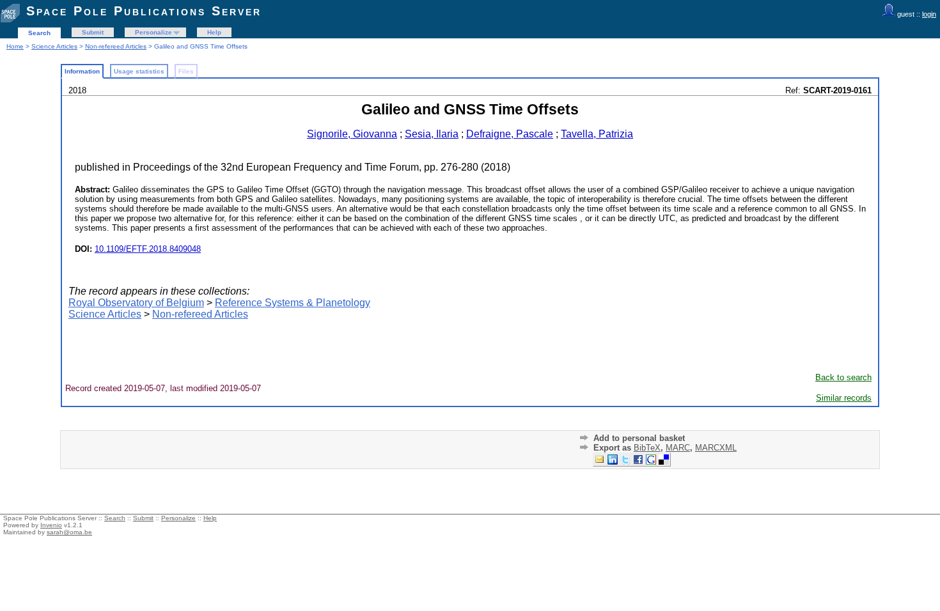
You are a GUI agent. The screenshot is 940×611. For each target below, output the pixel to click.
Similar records (844, 398)
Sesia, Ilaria (431, 133)
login (929, 14)
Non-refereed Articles (115, 46)
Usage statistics (139, 71)
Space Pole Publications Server (144, 11)
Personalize (153, 32)
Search (39, 32)
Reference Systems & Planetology (292, 302)
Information (82, 71)
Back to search (843, 377)
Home (15, 46)
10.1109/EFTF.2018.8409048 (148, 249)
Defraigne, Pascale (509, 133)
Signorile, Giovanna (352, 133)
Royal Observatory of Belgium (136, 302)
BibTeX (647, 447)
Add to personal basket (639, 438)
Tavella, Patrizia (597, 133)
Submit (93, 32)
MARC (678, 447)
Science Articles (54, 46)
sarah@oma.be (69, 532)
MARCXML (716, 447)
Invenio (51, 525)
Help (214, 32)
